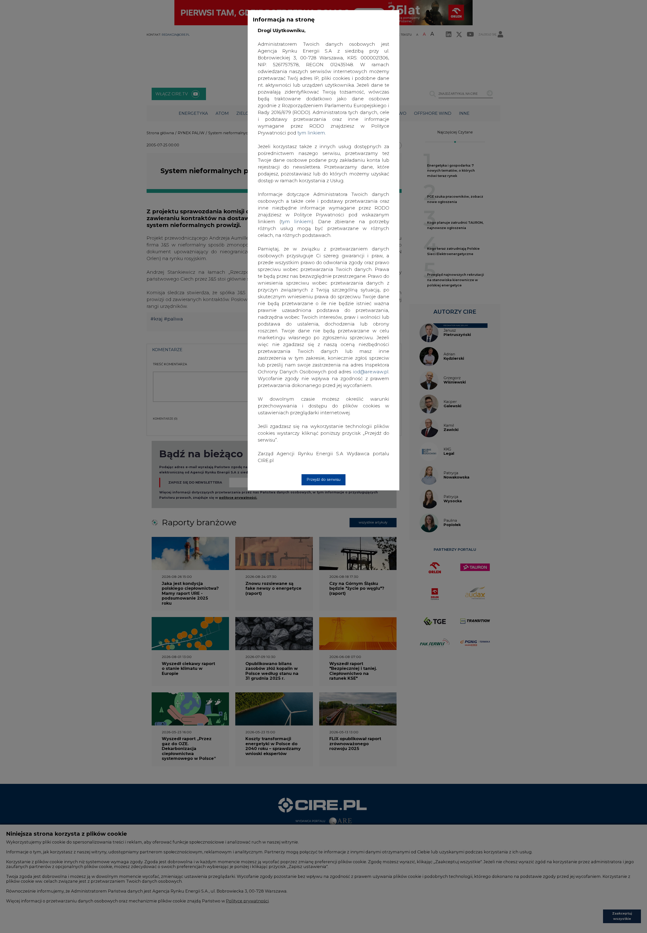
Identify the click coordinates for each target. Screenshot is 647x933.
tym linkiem (296, 221)
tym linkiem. (311, 133)
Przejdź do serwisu (323, 479)
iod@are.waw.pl (370, 372)
